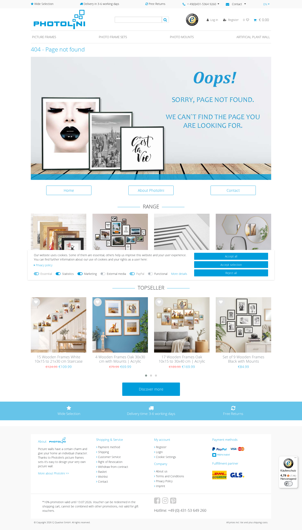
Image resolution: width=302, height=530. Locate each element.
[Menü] (295, 458)
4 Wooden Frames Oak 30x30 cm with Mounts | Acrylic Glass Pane (120, 359)
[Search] (165, 20)
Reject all (231, 273)
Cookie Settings (166, 457)
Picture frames (44, 37)
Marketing (90, 274)
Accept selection (231, 264)
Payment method (109, 447)
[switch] (288, 483)
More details (179, 274)
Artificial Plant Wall (253, 37)
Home (69, 190)
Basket (102, 472)
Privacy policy (44, 265)
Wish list (36, 305)
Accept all (231, 256)
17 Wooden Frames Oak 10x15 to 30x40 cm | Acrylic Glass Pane (182, 359)
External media (116, 274)
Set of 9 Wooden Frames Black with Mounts (243, 359)
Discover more (151, 389)
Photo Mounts (182, 37)
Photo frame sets (113, 37)
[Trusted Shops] (192, 19)
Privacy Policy (164, 481)
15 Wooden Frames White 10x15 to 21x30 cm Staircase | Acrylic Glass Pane (59, 359)
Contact (233, 190)
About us (161, 471)
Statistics (68, 274)
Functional (160, 274)
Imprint (160, 486)
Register (161, 447)
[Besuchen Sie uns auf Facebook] (157, 502)
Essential (46, 274)
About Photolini (151, 190)
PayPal (140, 274)
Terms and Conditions (170, 476)
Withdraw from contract (113, 467)
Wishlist (103, 477)
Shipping (103, 452)
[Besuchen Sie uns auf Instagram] (165, 502)
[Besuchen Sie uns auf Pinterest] (173, 502)
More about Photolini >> (53, 473)
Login (159, 452)
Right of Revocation (110, 462)
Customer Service (109, 457)
